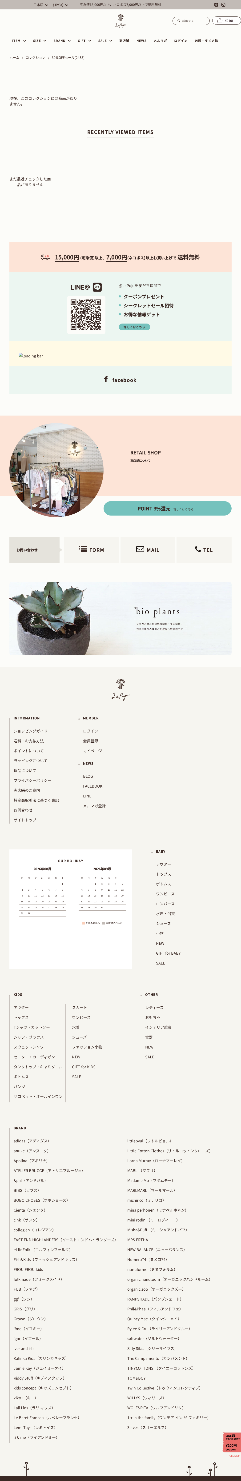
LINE (87, 796)
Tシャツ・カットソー (32, 1027)
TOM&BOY (136, 1378)
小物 (160, 933)
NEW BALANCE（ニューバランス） (157, 1249)
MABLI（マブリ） (142, 1170)
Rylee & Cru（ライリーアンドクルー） (159, 1328)
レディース (154, 1007)
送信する (178, 21)
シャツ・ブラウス (29, 1037)
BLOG (88, 776)
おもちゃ (152, 1017)
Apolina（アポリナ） (32, 1160)
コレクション (35, 57)
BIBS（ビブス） (27, 1190)
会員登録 (90, 741)
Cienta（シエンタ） (31, 1210)
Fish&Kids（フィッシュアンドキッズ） (46, 1259)
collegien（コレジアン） (35, 1230)
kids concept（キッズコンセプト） (44, 1388)
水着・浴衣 (165, 913)
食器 (149, 1037)
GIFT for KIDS (84, 1066)
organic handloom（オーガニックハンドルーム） (170, 1279)
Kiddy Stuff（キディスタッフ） (40, 1378)
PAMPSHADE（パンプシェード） (155, 1299)
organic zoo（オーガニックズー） (156, 1289)
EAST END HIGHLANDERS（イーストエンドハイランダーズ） (66, 1239)
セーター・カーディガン (34, 1057)
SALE (160, 963)
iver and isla (24, 1348)
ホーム (14, 57)
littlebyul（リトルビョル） (150, 1141)
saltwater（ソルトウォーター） (154, 1338)
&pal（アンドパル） (31, 1180)
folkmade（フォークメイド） (39, 1279)
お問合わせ (23, 810)
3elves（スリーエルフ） (148, 1427)
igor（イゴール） (28, 1338)
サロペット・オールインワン (38, 1096)
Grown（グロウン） (31, 1318)
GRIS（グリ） (25, 1309)
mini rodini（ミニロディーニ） (153, 1220)
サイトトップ (25, 820)
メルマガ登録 (94, 806)
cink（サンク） (27, 1220)
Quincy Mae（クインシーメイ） (154, 1318)
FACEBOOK (92, 786)
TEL (208, 549)
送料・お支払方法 (29, 741)
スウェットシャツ (29, 1047)
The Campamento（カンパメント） (158, 1358)
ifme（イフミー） (29, 1328)
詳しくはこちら (134, 327)
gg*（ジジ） (24, 1299)
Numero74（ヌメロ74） (148, 1259)
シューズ (163, 923)
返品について (25, 770)
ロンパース (165, 903)
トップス (163, 874)
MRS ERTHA (137, 1239)
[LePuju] (120, 21)
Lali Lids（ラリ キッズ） (34, 1407)
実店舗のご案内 (27, 790)
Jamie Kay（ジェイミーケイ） (40, 1368)
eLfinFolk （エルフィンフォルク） (43, 1249)
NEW (160, 943)
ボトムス (163, 884)
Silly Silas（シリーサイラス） (152, 1348)
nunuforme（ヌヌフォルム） (152, 1269)
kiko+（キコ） (26, 1398)
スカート (79, 1007)
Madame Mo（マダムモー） (151, 1180)
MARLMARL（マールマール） (152, 1190)
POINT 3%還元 (166, 508)
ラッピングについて (31, 760)
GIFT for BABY (168, 953)
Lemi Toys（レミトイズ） (36, 1427)
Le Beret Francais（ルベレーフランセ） (47, 1417)
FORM (96, 549)
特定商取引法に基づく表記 (36, 800)
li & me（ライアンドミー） (37, 1437)
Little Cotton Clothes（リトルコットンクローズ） (170, 1150)
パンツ (19, 1086)
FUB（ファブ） (27, 1289)
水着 (76, 1027)
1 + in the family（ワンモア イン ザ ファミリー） (169, 1417)
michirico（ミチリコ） (146, 1200)
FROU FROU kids (28, 1269)
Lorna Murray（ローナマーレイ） (156, 1160)
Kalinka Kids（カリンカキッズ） (41, 1358)
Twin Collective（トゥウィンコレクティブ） (165, 1388)
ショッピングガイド (31, 731)
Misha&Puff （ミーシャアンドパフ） (158, 1230)
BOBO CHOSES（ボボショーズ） (42, 1200)
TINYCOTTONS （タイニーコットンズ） (161, 1368)
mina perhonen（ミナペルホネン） (158, 1210)
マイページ (92, 750)
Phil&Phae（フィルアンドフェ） (155, 1309)
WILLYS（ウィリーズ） (146, 1398)
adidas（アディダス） (32, 1141)
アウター (163, 864)
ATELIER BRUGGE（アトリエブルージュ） (49, 1170)
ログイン (90, 731)
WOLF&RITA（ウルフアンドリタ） (156, 1407)
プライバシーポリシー (32, 780)
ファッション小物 (87, 1047)
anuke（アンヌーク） (32, 1150)
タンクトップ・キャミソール (38, 1066)
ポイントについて (29, 750)
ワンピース (165, 894)
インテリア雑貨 (158, 1027)
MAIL (153, 549)
